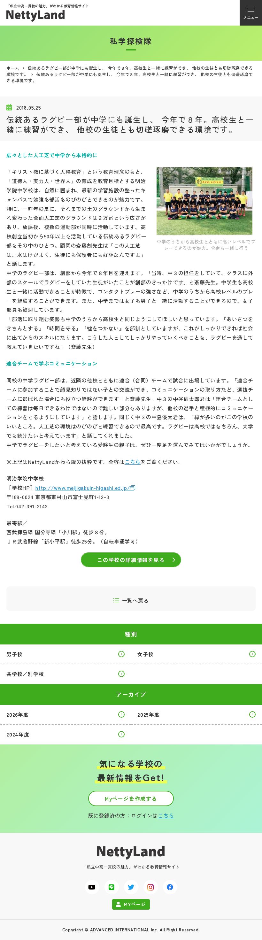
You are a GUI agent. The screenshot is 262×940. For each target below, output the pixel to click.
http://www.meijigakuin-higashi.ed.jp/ (82, 487)
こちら (133, 462)
